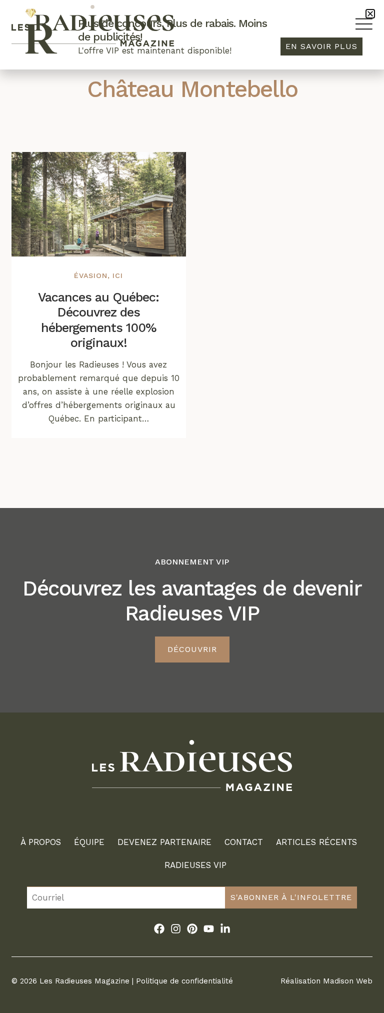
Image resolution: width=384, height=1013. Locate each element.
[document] (192, 506)
